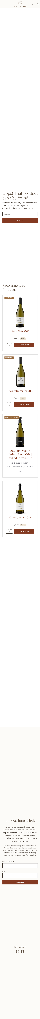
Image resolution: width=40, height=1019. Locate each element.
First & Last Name (8, 862)
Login (20, 472)
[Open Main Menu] (2, 4)
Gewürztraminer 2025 (20, 391)
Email (4, 871)
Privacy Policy (30, 855)
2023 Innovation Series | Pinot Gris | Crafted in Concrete (20, 455)
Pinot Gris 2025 (20, 331)
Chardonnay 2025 (20, 517)
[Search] (33, 4)
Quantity (9, 343)
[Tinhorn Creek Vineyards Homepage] (20, 4)
